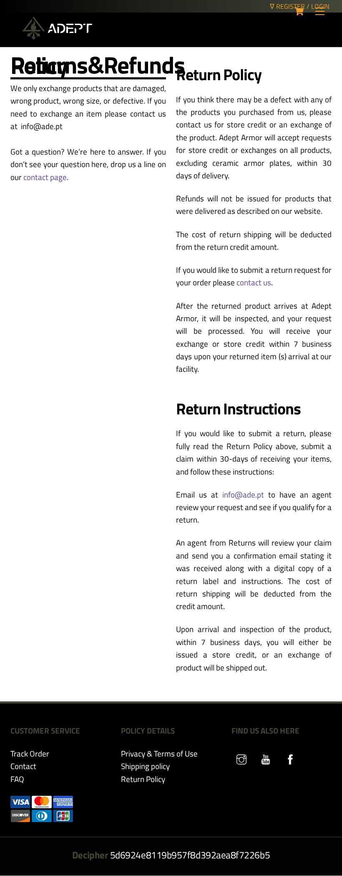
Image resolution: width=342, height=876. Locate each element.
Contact (23, 766)
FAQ (17, 779)
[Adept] (57, 36)
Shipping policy (145, 766)
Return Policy (143, 779)
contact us (253, 282)
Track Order (29, 753)
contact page (45, 177)
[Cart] (299, 11)
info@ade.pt (243, 494)
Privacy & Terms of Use (159, 753)
